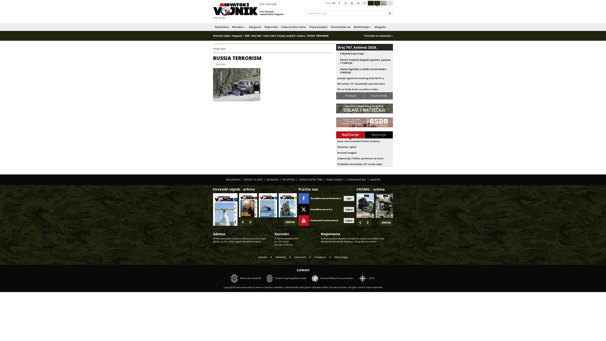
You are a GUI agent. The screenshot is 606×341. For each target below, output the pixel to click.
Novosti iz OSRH (253, 179)
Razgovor (255, 27)
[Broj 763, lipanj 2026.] (288, 205)
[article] (364, 53)
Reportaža (271, 27)
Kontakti (262, 257)
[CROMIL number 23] (365, 205)
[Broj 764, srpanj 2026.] (268, 205)
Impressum (300, 257)
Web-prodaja (341, 257)
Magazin (380, 27)
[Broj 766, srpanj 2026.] (225, 209)
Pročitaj (349, 95)
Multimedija (362, 27)
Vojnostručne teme (293, 27)
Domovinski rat (341, 27)
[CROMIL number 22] (384, 205)
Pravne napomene (374, 287)
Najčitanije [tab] (350, 134)
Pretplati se (320, 257)
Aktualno (238, 27)
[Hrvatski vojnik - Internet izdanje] (250, 10)
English (329, 3)
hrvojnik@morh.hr (289, 238)
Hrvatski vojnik (221, 35)
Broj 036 (256, 35)
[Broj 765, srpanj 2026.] (248, 205)
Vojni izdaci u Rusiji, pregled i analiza (284, 35)
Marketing (281, 257)
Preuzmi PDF (378, 95)
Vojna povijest (318, 27)
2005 (247, 35)
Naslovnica (222, 27)
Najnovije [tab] (378, 134)
